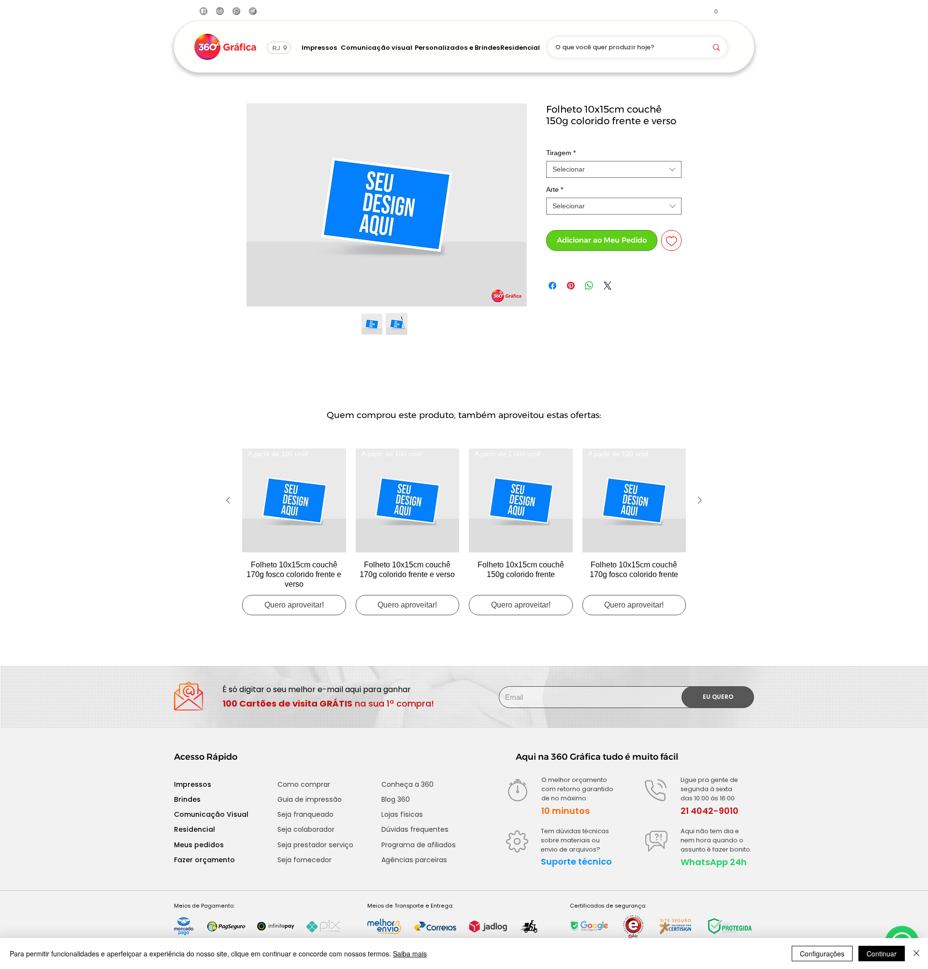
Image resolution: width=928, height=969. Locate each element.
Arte (554, 189)
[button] (712, 11)
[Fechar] (916, 953)
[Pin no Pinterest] (571, 285)
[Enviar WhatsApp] (236, 11)
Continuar (882, 953)
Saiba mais (410, 953)
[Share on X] (607, 285)
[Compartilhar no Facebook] (552, 285)
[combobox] (614, 169)
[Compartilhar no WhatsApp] (589, 285)
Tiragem (561, 153)
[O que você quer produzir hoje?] (716, 47)
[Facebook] (203, 11)
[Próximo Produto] (700, 500)
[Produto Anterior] (228, 500)
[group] (464, 532)
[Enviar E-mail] (252, 11)
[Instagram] (220, 11)
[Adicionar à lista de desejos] (671, 240)
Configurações (822, 953)
